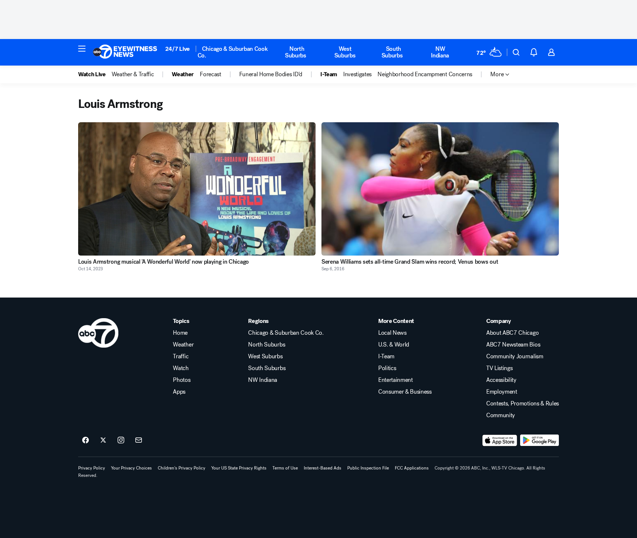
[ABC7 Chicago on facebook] (85, 440)
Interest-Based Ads (322, 468)
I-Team (386, 356)
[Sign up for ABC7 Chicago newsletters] (138, 440)
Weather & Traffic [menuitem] (133, 74)
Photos (181, 380)
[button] (82, 48)
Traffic (180, 356)
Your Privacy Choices (131, 468)
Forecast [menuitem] (210, 74)
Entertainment (395, 380)
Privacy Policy (91, 468)
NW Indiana (440, 52)
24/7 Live (177, 49)
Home (180, 333)
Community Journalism (514, 356)
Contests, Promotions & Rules (522, 404)
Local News (392, 333)
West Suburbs (345, 52)
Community (500, 415)
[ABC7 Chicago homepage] (125, 52)
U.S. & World (393, 345)
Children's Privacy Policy (181, 468)
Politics (387, 368)
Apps (179, 392)
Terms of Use (285, 468)
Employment (501, 392)
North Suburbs (295, 52)
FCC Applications (412, 468)
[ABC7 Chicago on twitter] (103, 440)
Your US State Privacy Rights (239, 468)
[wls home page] (98, 333)
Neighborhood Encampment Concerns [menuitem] (424, 74)
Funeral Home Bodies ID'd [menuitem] (270, 74)
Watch (180, 368)
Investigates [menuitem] (357, 74)
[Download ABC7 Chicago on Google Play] (539, 440)
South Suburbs (392, 52)
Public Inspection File (368, 468)
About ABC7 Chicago (512, 333)
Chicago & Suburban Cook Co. (233, 52)
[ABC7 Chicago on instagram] (121, 440)
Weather (183, 345)
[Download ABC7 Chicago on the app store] (500, 440)
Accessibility (501, 380)
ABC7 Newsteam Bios (513, 345)
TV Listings (499, 368)
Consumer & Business (405, 392)
